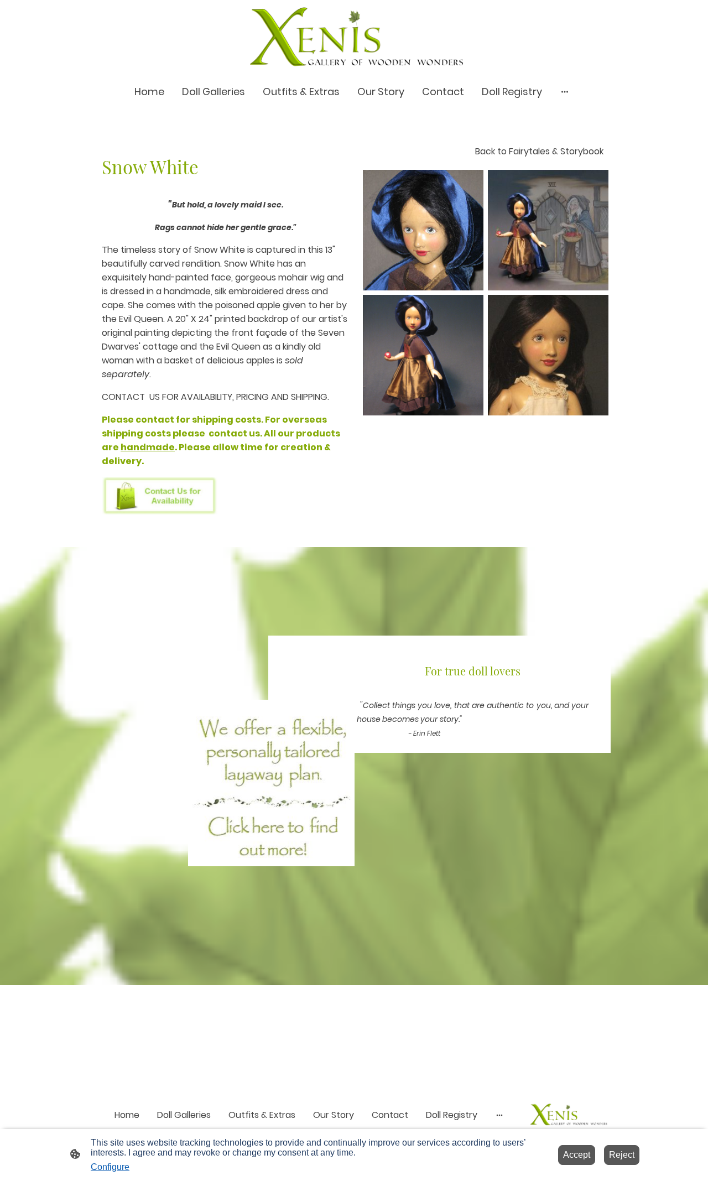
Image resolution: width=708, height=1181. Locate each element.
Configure (110, 1167)
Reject (621, 1154)
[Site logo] (354, 36)
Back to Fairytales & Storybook (539, 151)
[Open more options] (564, 91)
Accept (576, 1154)
